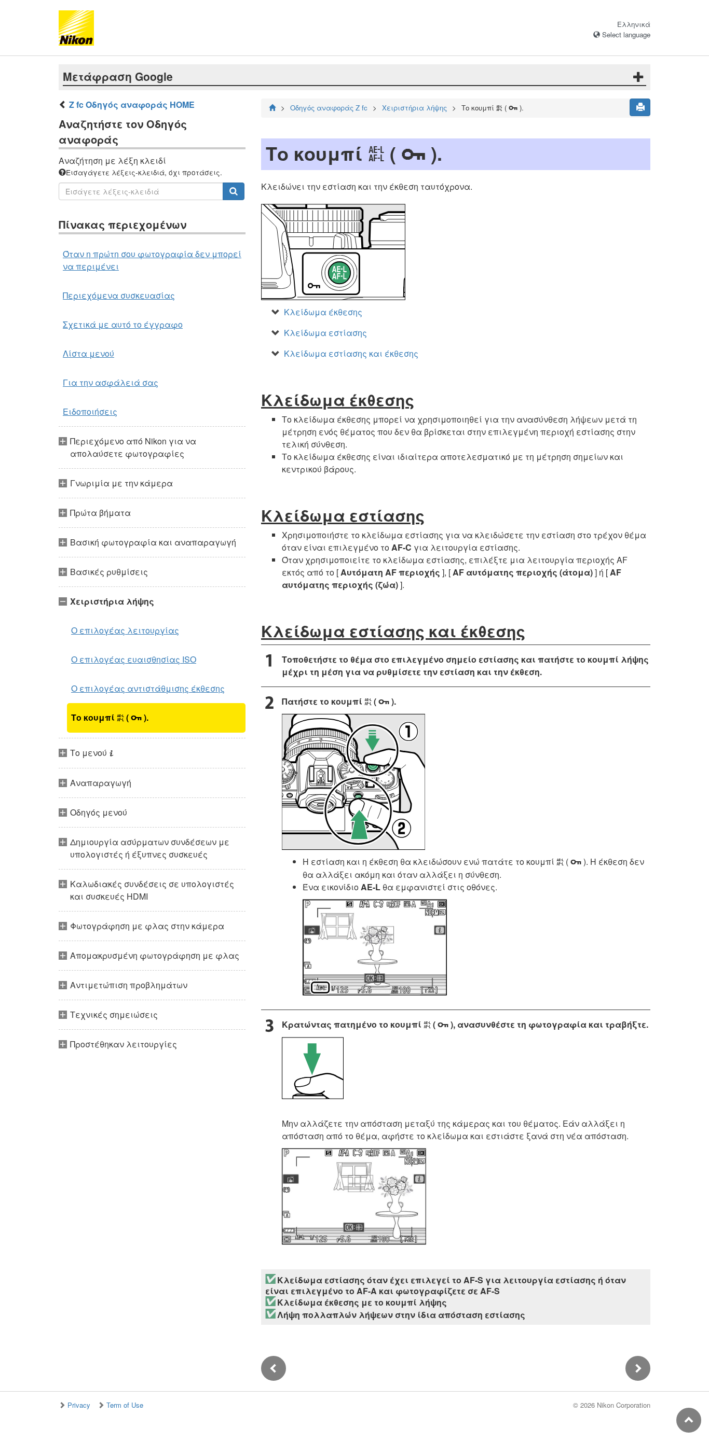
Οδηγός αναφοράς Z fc (328, 108)
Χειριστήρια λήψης (414, 108)
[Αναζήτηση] (233, 191)
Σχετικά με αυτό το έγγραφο (123, 324)
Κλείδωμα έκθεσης (323, 312)
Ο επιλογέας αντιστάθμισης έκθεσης (148, 688)
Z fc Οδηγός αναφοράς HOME (132, 104)
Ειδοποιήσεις (90, 411)
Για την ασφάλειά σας (110, 382)
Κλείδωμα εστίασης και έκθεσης (351, 353)
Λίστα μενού (88, 353)
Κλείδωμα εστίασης (325, 333)
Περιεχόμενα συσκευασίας (119, 295)
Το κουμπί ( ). (109, 717)
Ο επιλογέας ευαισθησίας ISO (133, 659)
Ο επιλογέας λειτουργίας (125, 630)
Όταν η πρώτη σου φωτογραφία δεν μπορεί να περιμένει (152, 260)
